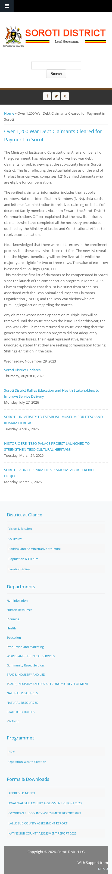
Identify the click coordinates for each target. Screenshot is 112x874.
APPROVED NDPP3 (21, 793)
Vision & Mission (20, 528)
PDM (11, 752)
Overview (15, 539)
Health (11, 628)
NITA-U (103, 869)
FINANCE (13, 721)
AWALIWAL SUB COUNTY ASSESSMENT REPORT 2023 (45, 803)
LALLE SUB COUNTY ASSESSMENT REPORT (37, 823)
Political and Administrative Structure (34, 549)
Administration (17, 600)
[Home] (55, 36)
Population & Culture (23, 559)
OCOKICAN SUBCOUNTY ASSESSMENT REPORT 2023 (44, 813)
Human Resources (19, 610)
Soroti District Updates (22, 369)
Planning (13, 619)
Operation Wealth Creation (27, 762)
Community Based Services (26, 665)
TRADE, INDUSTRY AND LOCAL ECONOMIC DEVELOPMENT (47, 684)
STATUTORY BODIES (21, 712)
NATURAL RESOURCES (22, 693)
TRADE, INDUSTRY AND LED (26, 674)
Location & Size (19, 569)
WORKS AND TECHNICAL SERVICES (31, 656)
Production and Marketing (25, 647)
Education (14, 637)
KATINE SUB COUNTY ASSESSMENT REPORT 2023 (42, 833)
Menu (7, 6)
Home (9, 113)
